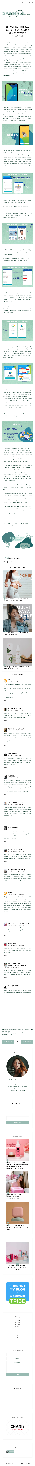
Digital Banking (27, 523)
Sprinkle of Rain (15, 1463)
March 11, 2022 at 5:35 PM (16, 987)
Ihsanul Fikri (13, 986)
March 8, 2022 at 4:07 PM (15, 681)
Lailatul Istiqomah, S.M (18, 923)
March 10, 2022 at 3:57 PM (16, 925)
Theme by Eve (25, 1463)
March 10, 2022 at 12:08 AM (16, 851)
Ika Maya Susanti (15, 849)
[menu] (2, 2)
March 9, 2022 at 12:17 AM (16, 755)
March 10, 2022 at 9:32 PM (16, 945)
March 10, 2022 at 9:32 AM (16, 894)
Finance (10, 558)
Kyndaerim (12, 753)
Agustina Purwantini (17, 709)
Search (17, 1122)
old (27, 1042)
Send (17, 1374)
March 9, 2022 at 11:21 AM (15, 804)
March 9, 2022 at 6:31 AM (15, 777)
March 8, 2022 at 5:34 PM (15, 710)
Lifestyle (17, 558)
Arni (10, 680)
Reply (5, 700)
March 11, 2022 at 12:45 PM (12, 967)
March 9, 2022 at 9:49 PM (15, 829)
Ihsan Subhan (14, 827)
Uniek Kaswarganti (16, 802)
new (8, 1042)
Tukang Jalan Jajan (16, 729)
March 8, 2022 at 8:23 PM (15, 731)
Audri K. (11, 776)
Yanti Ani (12, 943)
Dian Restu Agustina (17, 870)
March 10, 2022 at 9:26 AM (16, 871)
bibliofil (12, 892)
